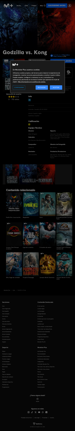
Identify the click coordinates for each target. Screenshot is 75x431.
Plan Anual (40, 377)
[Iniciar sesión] (69, 5)
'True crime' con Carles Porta (45, 329)
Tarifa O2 (40, 382)
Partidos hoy (5, 384)
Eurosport (4, 379)
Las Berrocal (41, 324)
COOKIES (52, 417)
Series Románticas (6, 331)
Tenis (3, 369)
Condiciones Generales (43, 359)
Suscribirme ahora (56, 5)
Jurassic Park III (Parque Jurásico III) (63, 248)
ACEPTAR (56, 87)
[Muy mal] (9, 97)
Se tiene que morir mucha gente (46, 319)
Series (19, 5)
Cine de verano (6, 321)
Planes (39, 371)
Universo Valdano (6, 364)
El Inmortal (40, 316)
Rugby (3, 371)
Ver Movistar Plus (42, 351)
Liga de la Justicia (28, 247)
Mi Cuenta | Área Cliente (44, 356)
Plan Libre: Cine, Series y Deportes (46, 366)
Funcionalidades (42, 354)
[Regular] (14, 97)
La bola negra (41, 308)
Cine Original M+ (6, 308)
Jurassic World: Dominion (47, 277)
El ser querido (41, 306)
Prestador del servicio (26, 417)
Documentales (5, 336)
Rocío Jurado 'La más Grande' (45, 326)
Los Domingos (41, 311)
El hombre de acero (45, 247)
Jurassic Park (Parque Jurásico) (12, 248)
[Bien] (16, 97)
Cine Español (5, 311)
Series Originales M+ (7, 329)
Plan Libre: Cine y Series (43, 369)
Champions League (7, 354)
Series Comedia (6, 334)
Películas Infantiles (6, 324)
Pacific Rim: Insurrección (13, 217)
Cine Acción (5, 316)
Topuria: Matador (6, 374)
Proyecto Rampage (28, 277)
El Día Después (6, 361)
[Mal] (12, 97)
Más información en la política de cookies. (32, 82)
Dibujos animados (42, 334)
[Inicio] (8, 6)
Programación (5, 387)
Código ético (41, 361)
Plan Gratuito (41, 374)
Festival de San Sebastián (44, 331)
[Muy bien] (18, 97)
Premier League (6, 359)
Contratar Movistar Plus (43, 364)
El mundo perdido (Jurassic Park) (64, 218)
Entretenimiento (6, 339)
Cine (26, 5)
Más (41, 6)
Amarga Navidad (42, 313)
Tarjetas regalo (41, 384)
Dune (41, 217)
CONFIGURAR (19, 87)
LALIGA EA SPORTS (6, 356)
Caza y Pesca (41, 339)
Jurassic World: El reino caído (63, 278)
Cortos (3, 319)
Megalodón (26, 217)
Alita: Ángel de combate (13, 277)
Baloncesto (5, 366)
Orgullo (4, 342)
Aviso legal (37, 417)
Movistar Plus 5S (41, 342)
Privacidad (44, 417)
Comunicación (41, 387)
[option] (12, 174)
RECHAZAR (42, 87)
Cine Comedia (5, 313)
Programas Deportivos (43, 336)
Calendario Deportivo (7, 382)
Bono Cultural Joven (43, 379)
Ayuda (37, 401)
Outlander (40, 321)
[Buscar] (44, 5)
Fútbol (34, 5)
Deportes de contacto (7, 377)
